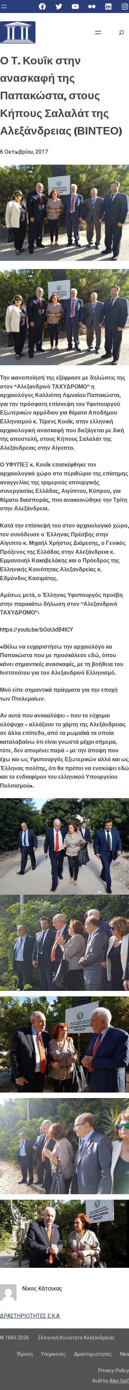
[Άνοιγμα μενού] (4, 6)
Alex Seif (119, 1380)
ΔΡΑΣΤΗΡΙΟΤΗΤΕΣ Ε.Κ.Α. (30, 1316)
